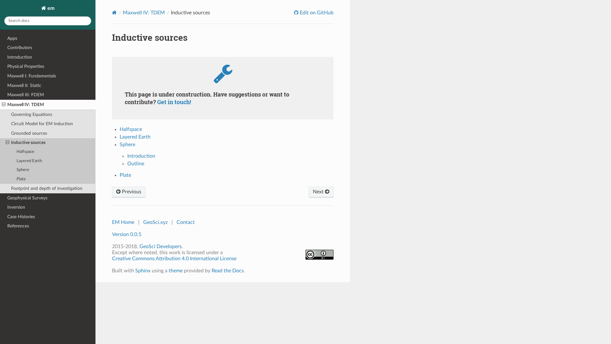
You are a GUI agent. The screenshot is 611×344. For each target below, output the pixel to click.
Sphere (23, 170)
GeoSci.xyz (155, 222)
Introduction (19, 57)
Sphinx (143, 270)
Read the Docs (228, 270)
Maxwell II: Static (24, 85)
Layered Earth (29, 161)
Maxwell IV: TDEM (25, 104)
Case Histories (21, 216)
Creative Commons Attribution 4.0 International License (174, 258)
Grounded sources (29, 133)
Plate (21, 179)
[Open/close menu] (3, 105)
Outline (135, 163)
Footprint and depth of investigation (46, 188)
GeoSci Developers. (161, 246)
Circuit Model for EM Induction (42, 123)
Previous (131, 191)
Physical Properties (25, 66)
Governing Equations (31, 114)
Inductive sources (28, 142)
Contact (186, 222)
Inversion (16, 207)
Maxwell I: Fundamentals (31, 76)
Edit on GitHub (316, 12)
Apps (12, 38)
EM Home (123, 222)
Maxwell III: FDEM (25, 94)
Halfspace (25, 152)
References (18, 226)
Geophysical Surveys (27, 198)
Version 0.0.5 (126, 234)
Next (319, 191)
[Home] (114, 12)
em (50, 8)
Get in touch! (174, 102)
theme (176, 270)
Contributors (19, 47)
